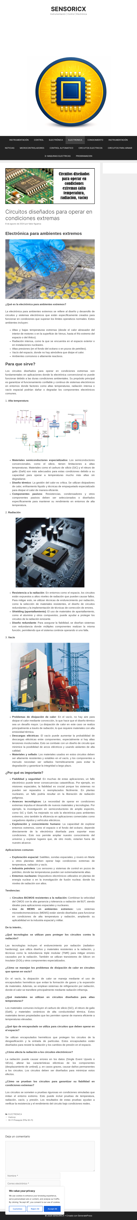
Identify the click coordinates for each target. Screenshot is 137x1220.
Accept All (52, 1209)
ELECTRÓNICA (56, 140)
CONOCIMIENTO (95, 140)
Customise (17, 1209)
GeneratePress (85, 1215)
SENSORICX (68, 9)
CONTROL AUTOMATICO (61, 148)
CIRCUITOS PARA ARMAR (120, 148)
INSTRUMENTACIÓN (19, 140)
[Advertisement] (68, 36)
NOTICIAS (9, 148)
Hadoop (12, 1117)
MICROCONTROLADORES (32, 148)
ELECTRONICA (75, 140)
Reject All (35, 1209)
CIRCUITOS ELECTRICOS (90, 148)
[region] (34, 1200)
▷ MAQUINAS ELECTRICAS (58, 156)
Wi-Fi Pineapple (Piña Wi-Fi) (20, 1120)
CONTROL (39, 140)
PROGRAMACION (84, 156)
